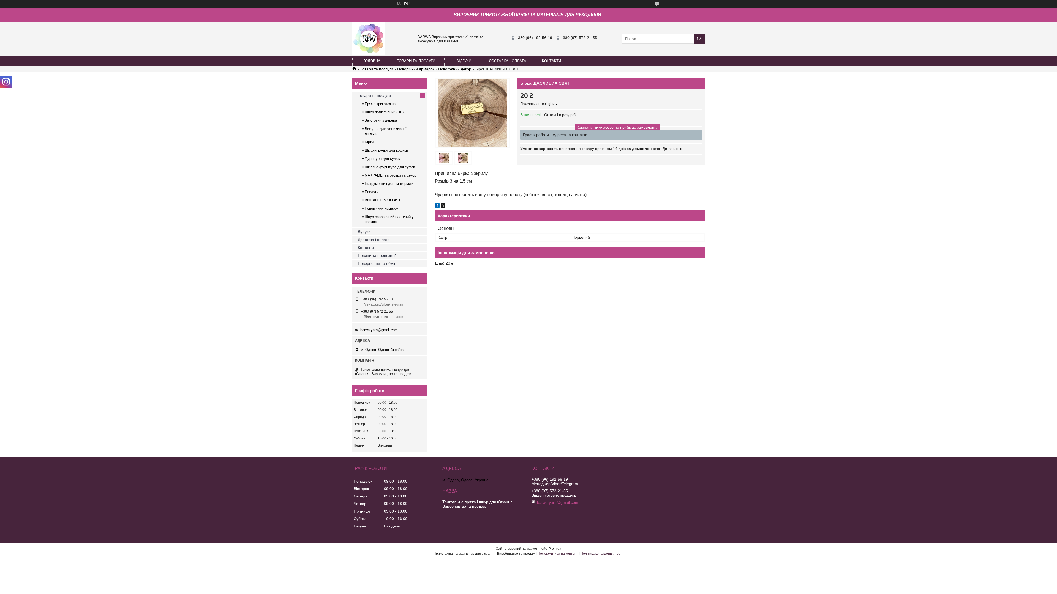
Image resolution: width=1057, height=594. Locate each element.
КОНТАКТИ (551, 61)
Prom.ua (555, 549)
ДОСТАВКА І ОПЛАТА (507, 61)
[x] (443, 206)
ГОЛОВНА (371, 61)
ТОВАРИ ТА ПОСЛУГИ (416, 61)
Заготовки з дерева (381, 120)
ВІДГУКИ (463, 61)
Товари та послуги (376, 69)
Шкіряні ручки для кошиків (387, 150)
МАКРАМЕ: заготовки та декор (390, 175)
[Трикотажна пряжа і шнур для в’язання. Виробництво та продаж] (368, 53)
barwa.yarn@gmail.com (379, 330)
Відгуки (364, 231)
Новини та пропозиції (377, 255)
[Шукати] (699, 39)
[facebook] (437, 206)
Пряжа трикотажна (380, 104)
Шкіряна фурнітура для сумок (390, 167)
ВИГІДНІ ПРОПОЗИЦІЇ (383, 200)
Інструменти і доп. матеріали (389, 184)
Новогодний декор (454, 69)
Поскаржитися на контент (558, 554)
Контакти (366, 247)
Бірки (369, 142)
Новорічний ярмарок (415, 69)
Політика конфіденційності (602, 554)
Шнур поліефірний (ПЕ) (384, 112)
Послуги (371, 192)
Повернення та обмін (377, 263)
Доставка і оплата (374, 239)
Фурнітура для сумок (382, 158)
